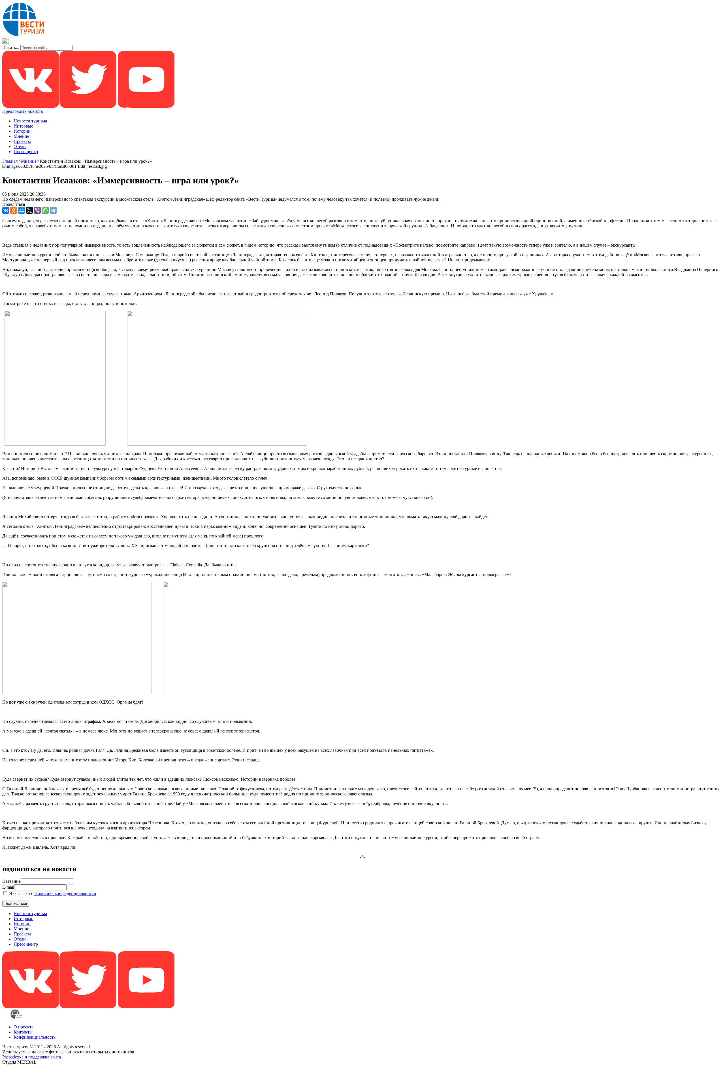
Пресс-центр (26, 151)
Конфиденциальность (35, 1037)
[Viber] (37, 210)
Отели (20, 146)
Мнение (21, 136)
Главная (10, 161)
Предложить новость (22, 111)
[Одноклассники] (13, 210)
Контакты (23, 1032)
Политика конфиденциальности (65, 893)
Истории (22, 131)
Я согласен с (52, 893)
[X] (29, 210)
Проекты (22, 141)
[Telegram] (53, 210)
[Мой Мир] (21, 210)
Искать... (10, 47)
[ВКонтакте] (5, 210)
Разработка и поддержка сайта (31, 1057)
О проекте (23, 1026)
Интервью (23, 126)
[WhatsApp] (45, 210)
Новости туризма (30, 120)
